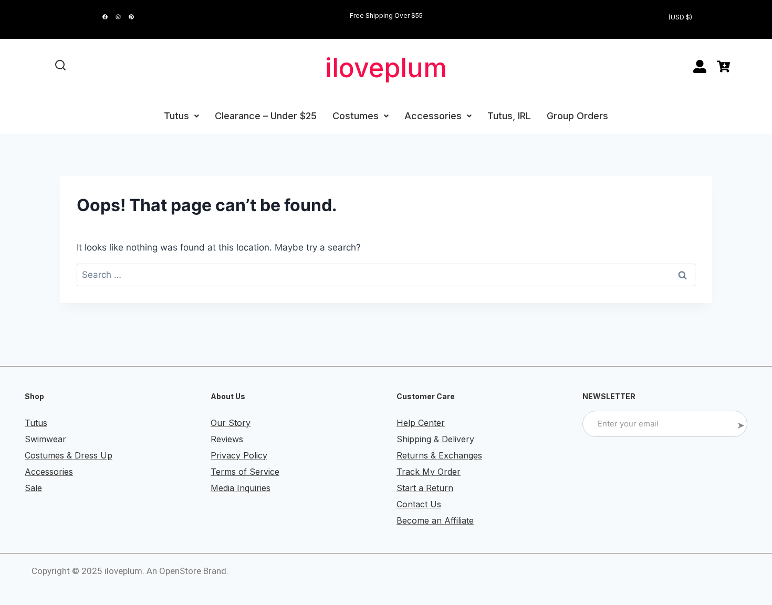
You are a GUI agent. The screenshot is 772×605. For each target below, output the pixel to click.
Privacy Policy (239, 455)
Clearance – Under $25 (266, 115)
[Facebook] (105, 17)
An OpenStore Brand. (187, 571)
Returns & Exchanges (439, 455)
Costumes (355, 115)
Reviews (227, 439)
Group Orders (577, 115)
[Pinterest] (131, 17)
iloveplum (386, 68)
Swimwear (45, 439)
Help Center (421, 423)
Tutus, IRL (509, 115)
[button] (181, 116)
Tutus (176, 115)
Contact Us (419, 504)
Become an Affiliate (435, 520)
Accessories (433, 115)
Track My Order (429, 471)
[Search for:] (386, 274)
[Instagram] (118, 17)
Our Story (231, 423)
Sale (33, 488)
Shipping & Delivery (435, 439)
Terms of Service (245, 471)
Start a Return (425, 488)
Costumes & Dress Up (68, 455)
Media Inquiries (240, 488)
